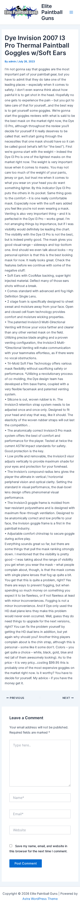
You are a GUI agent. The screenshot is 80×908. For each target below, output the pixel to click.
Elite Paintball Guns (52, 12)
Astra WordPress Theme (40, 899)
